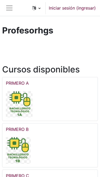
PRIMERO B (17, 129)
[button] (36, 8)
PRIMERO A (17, 83)
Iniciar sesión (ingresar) (72, 8)
